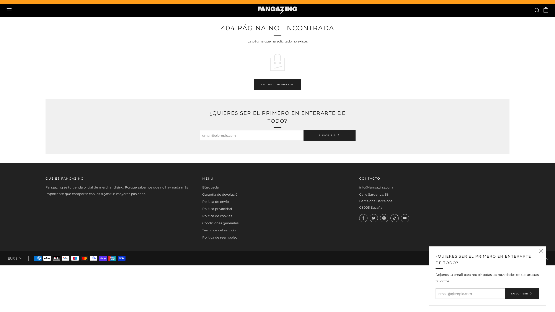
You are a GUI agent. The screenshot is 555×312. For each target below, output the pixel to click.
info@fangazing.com (376, 187)
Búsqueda (210, 187)
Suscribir (327, 135)
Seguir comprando (278, 84)
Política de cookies (217, 216)
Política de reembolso (219, 237)
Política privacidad (217, 209)
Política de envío (215, 202)
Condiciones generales (220, 223)
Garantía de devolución (221, 194)
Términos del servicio (219, 230)
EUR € (12, 258)
